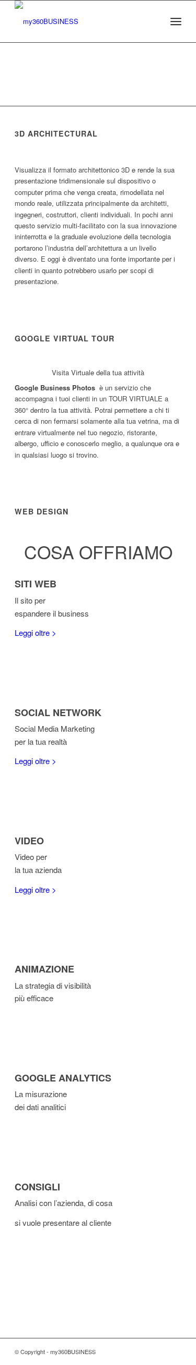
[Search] (153, 21)
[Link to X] (142, 1351)
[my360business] (81, 21)
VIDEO (29, 840)
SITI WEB (35, 584)
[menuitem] (153, 21)
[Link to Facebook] (158, 1351)
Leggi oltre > (35, 632)
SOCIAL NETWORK (58, 712)
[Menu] (175, 21)
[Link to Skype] (173, 1351)
